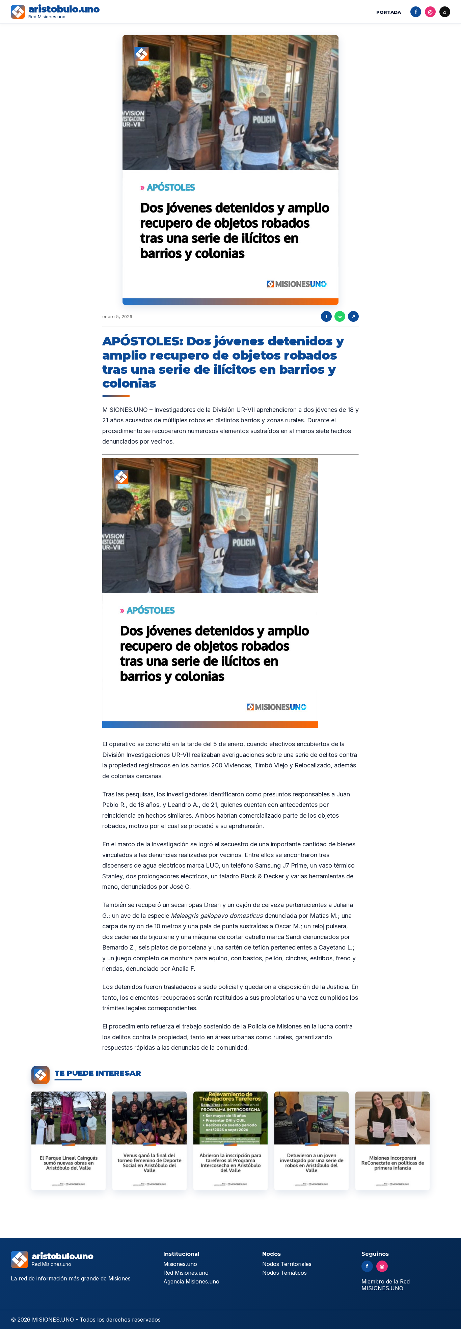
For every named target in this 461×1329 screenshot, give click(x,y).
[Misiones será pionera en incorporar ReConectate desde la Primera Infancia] (392, 1141)
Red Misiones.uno (186, 1272)
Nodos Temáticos (284, 1272)
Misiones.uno (180, 1264)
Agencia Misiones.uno (191, 1281)
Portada (388, 12)
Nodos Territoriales (286, 1264)
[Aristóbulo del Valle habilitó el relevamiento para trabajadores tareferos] (230, 1141)
